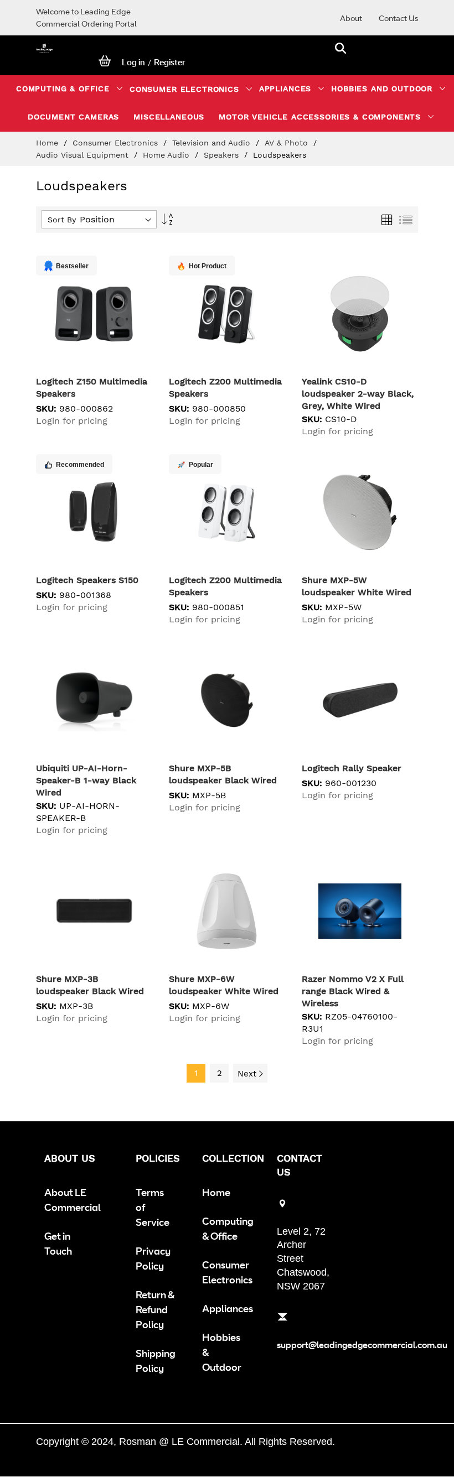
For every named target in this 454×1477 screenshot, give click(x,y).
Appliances (227, 1308)
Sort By (62, 219)
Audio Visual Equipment (83, 154)
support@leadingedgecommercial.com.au (362, 1344)
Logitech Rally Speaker (351, 768)
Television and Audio (212, 142)
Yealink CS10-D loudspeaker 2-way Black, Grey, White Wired (358, 393)
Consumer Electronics (117, 142)
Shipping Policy (156, 1360)
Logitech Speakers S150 (87, 580)
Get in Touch (58, 1243)
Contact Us (398, 18)
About (351, 18)
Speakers (222, 154)
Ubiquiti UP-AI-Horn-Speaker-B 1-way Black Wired (86, 780)
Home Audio (167, 154)
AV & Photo (288, 142)
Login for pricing (71, 420)
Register (169, 62)
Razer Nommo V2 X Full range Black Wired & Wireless (353, 991)
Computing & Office (228, 1228)
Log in (133, 62)
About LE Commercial (72, 1199)
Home (48, 142)
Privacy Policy (153, 1258)
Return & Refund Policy (155, 1309)
